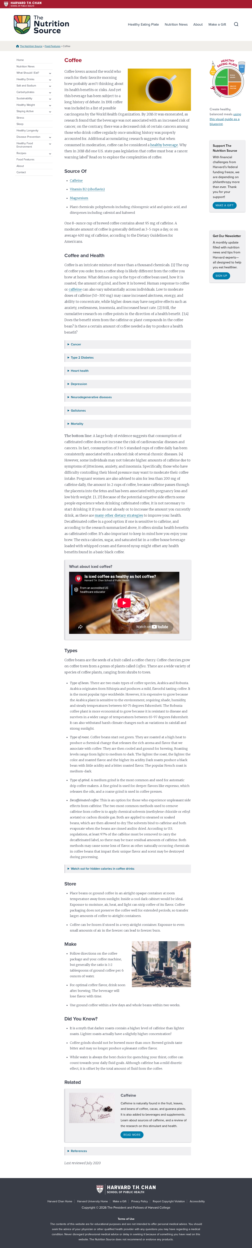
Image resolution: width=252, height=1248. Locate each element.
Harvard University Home (92, 1201)
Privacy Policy (139, 1201)
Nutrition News (176, 24)
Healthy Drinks (25, 79)
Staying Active (25, 111)
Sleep (20, 124)
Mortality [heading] (77, 424)
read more (132, 1134)
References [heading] (79, 1151)
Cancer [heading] (76, 344)
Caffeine (76, 180)
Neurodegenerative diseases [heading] (91, 397)
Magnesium (79, 198)
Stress (20, 117)
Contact (21, 172)
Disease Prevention (28, 137)
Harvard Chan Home (59, 1201)
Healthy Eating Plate (143, 24)
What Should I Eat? (28, 72)
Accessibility (197, 1201)
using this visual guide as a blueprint (225, 119)
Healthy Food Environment (25, 145)
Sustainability (24, 98)
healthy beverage (164, 145)
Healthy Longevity (27, 130)
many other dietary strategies (119, 515)
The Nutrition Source (31, 46)
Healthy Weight (26, 105)
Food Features (52, 46)
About (198, 24)
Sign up (221, 275)
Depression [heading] (79, 384)
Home (20, 60)
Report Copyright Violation (169, 1201)
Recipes (21, 153)
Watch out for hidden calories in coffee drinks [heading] (102, 869)
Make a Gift (217, 24)
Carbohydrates (25, 92)
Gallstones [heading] (78, 411)
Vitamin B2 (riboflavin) (87, 189)
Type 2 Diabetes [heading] (82, 358)
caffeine (75, 289)
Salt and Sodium (26, 85)
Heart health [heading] (80, 371)
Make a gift (225, 205)
